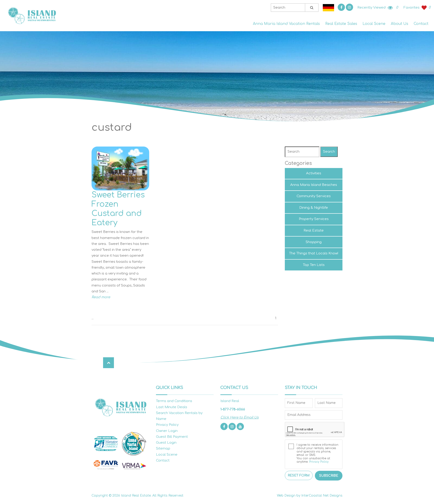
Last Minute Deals (171, 407)
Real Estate (314, 230)
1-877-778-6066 (232, 409)
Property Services (314, 219)
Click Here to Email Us (239, 417)
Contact (421, 24)
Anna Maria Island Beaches (313, 185)
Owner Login (167, 431)
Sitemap (163, 448)
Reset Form (298, 475)
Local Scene (374, 24)
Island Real (31, 16)
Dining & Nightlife (313, 208)
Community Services (314, 196)
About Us (399, 24)
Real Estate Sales (341, 24)
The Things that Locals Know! (313, 253)
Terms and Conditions (174, 401)
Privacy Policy (167, 425)
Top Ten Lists (314, 265)
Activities (313, 173)
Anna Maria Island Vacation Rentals (286, 24)
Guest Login (166, 443)
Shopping (314, 242)
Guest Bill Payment (172, 437)
